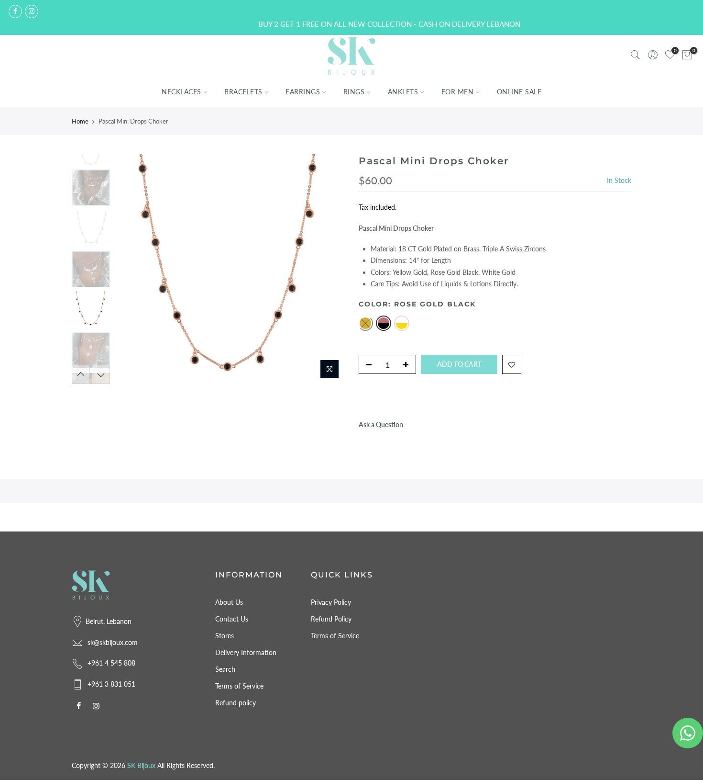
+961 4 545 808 (111, 663)
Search (225, 669)
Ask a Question (381, 424)
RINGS (354, 92)
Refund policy (235, 703)
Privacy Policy (331, 602)
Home (80, 121)
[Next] (327, 269)
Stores (224, 636)
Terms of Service (239, 686)
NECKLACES (181, 92)
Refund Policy (331, 619)
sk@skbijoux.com (113, 642)
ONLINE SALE (519, 92)
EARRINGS (303, 92)
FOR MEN (457, 92)
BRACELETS (243, 92)
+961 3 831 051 (111, 684)
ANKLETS (403, 92)
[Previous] (131, 269)
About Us (229, 602)
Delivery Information (245, 652)
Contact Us (231, 619)
